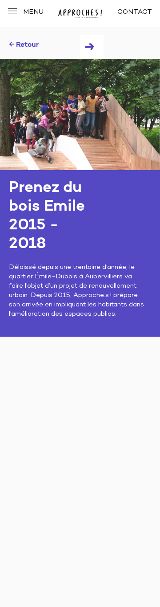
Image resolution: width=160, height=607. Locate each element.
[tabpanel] (80, 114)
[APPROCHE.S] (79, 14)
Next (92, 47)
